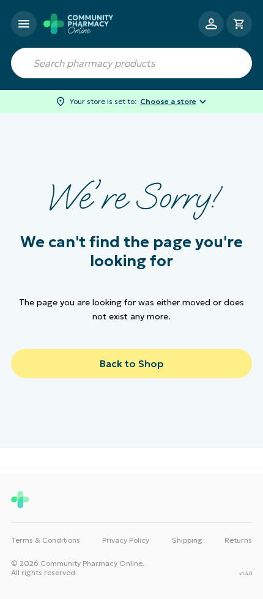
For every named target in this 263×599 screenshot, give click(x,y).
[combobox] (131, 63)
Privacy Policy (125, 540)
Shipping (187, 540)
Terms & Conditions (45, 540)
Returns (238, 540)
